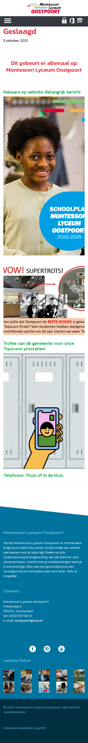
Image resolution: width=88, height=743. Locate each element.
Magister (80, 23)
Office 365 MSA (72, 23)
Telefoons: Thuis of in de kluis (33, 475)
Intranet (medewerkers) (65, 23)
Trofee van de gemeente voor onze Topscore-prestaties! (38, 346)
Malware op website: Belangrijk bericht (42, 92)
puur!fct (40, 727)
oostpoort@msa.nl (29, 620)
